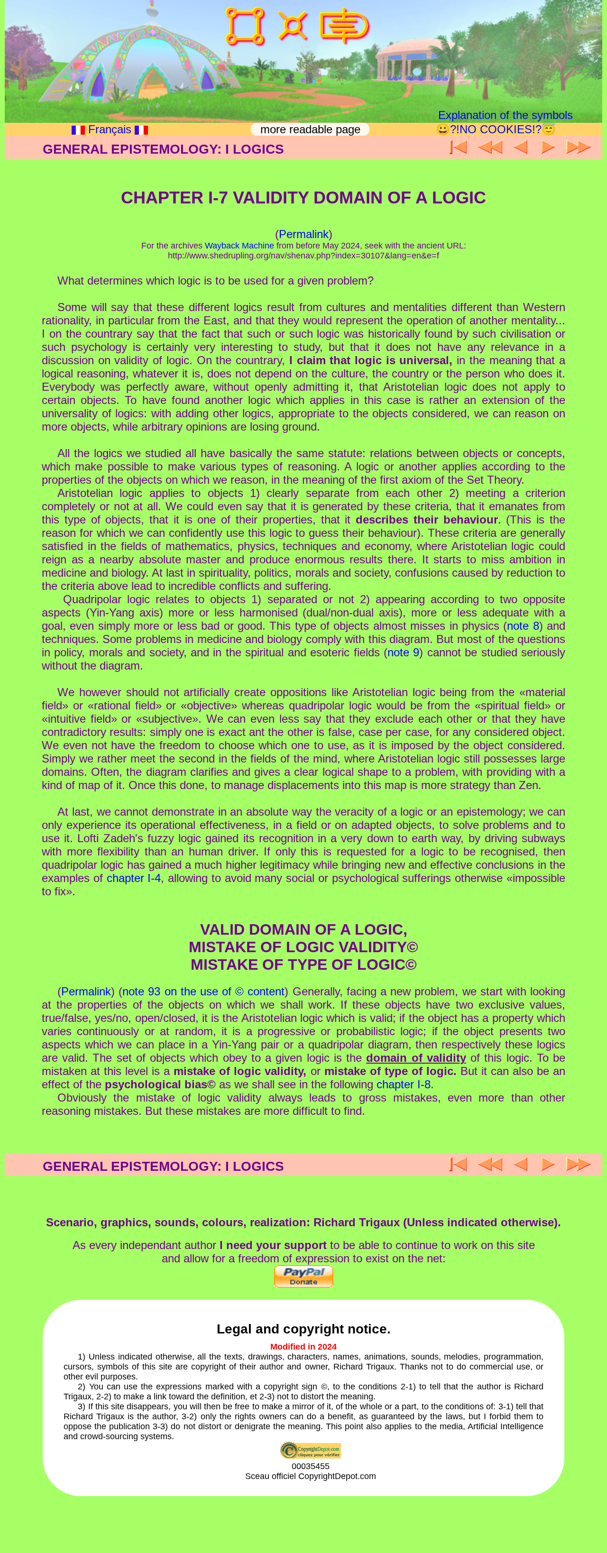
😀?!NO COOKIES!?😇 (496, 129)
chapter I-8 (404, 1084)
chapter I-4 (134, 878)
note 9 (403, 652)
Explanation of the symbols (505, 115)
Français (110, 129)
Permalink (304, 234)
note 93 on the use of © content (203, 991)
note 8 (523, 625)
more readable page (312, 129)
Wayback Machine (239, 245)
